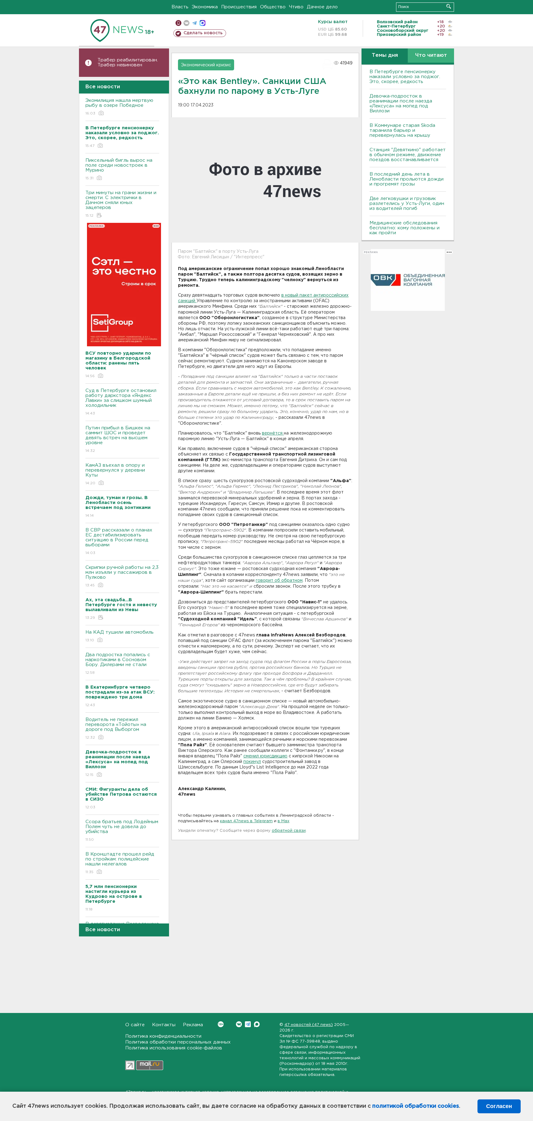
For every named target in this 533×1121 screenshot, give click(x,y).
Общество (273, 7)
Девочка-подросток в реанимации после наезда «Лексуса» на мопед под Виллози (401, 103)
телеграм (194, 23)
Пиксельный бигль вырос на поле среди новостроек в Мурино (118, 169)
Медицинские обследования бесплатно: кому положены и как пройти (405, 228)
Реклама (193, 1025)
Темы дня (385, 55)
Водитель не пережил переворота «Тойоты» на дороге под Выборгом (115, 728)
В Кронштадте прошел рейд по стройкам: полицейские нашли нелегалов (119, 863)
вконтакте (186, 23)
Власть (179, 7)
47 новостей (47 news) (308, 1025)
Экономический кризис (206, 65)
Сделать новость (203, 33)
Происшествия (239, 7)
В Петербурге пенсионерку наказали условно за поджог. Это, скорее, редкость (405, 77)
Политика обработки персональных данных (178, 1042)
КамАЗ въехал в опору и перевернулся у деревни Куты (115, 474)
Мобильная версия (178, 23)
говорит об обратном (279, 580)
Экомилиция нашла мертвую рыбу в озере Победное (119, 106)
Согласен (499, 1106)
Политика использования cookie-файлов (173, 1048)
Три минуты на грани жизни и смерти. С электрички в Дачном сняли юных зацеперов (120, 204)
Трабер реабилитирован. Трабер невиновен (127, 62)
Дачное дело (322, 7)
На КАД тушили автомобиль (119, 636)
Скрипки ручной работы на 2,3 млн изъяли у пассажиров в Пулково (122, 576)
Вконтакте (239, 1024)
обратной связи (289, 830)
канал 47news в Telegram (246, 821)
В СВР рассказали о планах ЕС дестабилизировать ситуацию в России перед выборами (118, 541)
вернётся (273, 433)
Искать (448, 6)
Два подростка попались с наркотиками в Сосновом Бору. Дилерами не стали (117, 663)
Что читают (431, 55)
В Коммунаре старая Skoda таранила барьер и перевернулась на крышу (402, 130)
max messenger (202, 23)
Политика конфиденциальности (163, 1036)
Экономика (205, 7)
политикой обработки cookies (415, 1106)
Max (257, 1024)
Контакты (164, 1025)
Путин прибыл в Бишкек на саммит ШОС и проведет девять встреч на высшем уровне (117, 439)
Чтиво (296, 7)
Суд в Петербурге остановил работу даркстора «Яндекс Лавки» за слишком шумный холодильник (120, 402)
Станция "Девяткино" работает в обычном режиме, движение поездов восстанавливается (408, 155)
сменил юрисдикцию (265, 756)
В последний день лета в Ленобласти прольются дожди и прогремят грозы (407, 179)
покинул (252, 762)
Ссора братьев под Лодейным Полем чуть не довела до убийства (121, 830)
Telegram (248, 1024)
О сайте (135, 1025)
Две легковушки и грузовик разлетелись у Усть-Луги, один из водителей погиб (407, 203)
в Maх (283, 821)
